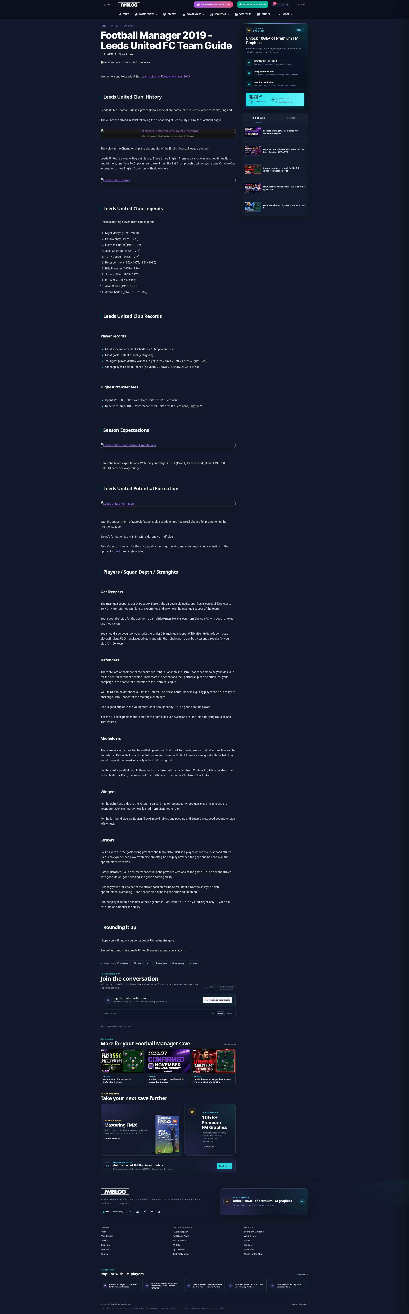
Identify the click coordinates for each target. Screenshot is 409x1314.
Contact (248, 1245)
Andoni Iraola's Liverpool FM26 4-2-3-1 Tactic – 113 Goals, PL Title (281, 169)
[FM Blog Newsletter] (159, 1212)
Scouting (105, 1245)
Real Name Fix (180, 1240)
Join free (223, 1166)
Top (213, 1013)
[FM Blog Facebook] (145, 1212)
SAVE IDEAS (245, 14)
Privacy (293, 1304)
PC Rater (176, 1245)
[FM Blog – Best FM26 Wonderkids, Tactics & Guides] (129, 4)
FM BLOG (114, 26)
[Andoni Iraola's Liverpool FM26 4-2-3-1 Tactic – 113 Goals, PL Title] (252, 169)
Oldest (229, 1013)
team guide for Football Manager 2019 (166, 76)
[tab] (258, 118)
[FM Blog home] (157, 1191)
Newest (220, 1013)
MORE (286, 14)
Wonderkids (107, 1236)
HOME (103, 26)
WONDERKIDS (146, 14)
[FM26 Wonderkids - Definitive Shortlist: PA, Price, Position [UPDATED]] (252, 151)
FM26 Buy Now (252, 4)
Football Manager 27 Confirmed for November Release (280, 132)
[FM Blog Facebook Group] (138, 1212)
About (247, 1240)
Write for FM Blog (253, 1254)
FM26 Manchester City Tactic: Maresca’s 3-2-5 (284, 206)
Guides (104, 1254)
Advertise (249, 1249)
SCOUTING (220, 14)
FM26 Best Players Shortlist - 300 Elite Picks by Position (283, 188)
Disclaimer (303, 1304)
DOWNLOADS (194, 14)
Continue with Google (219, 1000)
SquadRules (178, 1249)
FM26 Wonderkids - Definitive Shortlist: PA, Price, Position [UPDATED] (284, 151)
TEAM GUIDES (129, 26)
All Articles (250, 1236)
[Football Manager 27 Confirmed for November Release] (252, 132)
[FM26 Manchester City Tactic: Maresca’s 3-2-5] (252, 207)
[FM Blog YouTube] (152, 1212)
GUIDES (266, 14)
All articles (228, 1044)
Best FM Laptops (180, 1254)
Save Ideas (106, 1249)
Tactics (104, 1240)
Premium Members (213, 4)
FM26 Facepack (180, 1231)
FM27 (126, 14)
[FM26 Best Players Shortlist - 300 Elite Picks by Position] (252, 188)
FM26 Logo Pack (180, 1236)
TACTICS (172, 14)
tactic (118, 551)
